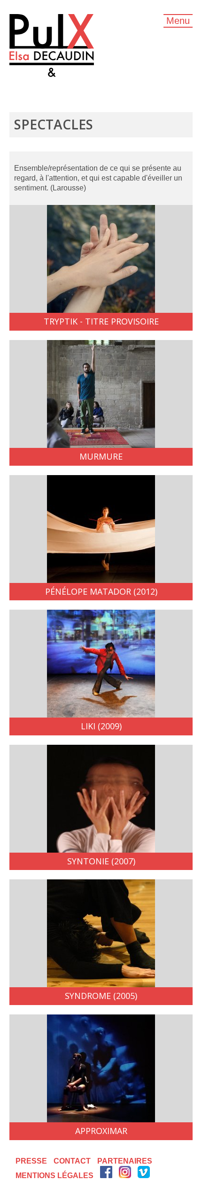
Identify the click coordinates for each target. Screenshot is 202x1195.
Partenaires (124, 1161)
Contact (72, 1161)
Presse (31, 1161)
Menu (178, 20)
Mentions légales (54, 1176)
